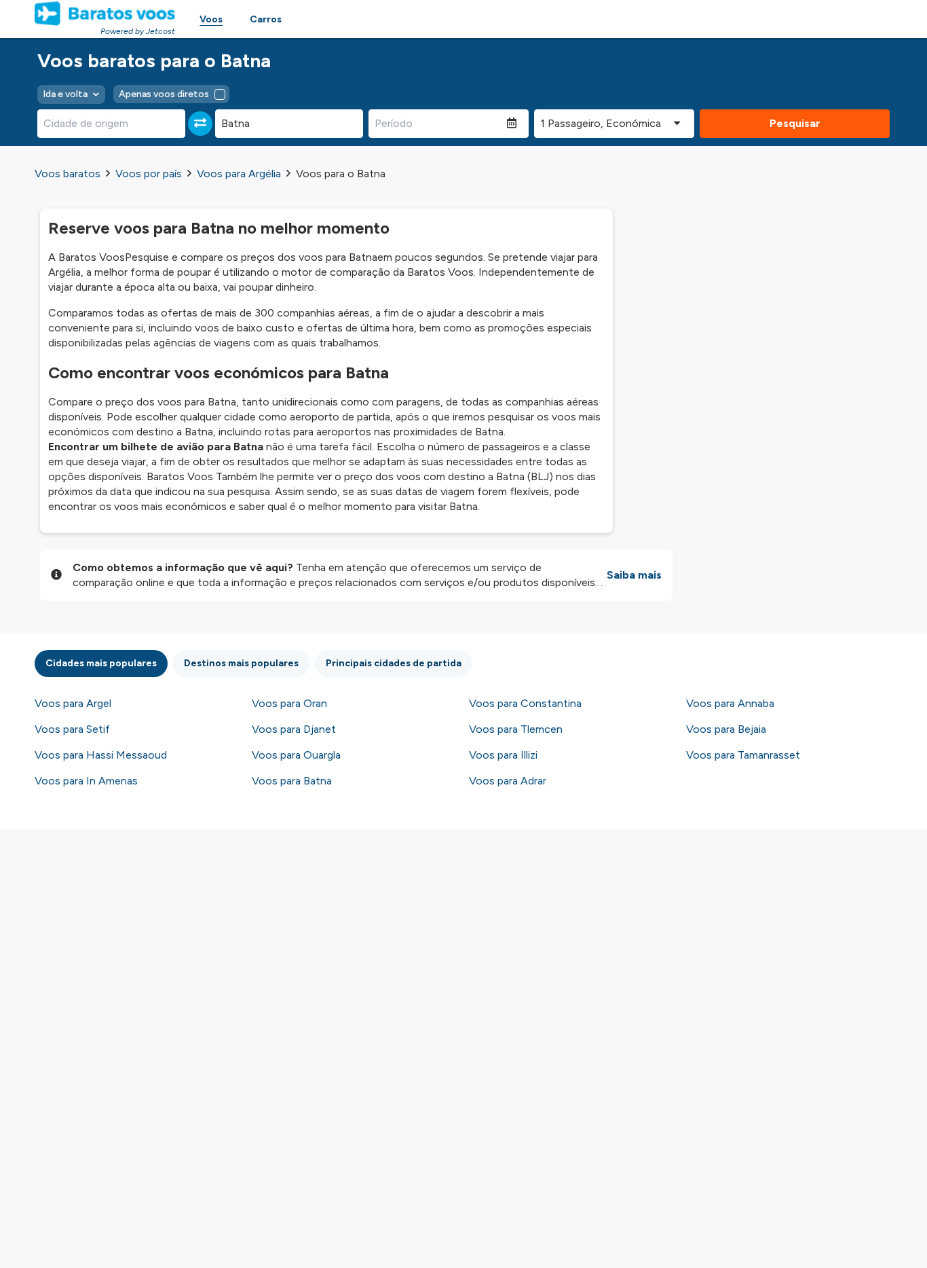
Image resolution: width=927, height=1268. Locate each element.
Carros (266, 19)
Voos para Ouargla (296, 754)
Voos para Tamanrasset (743, 754)
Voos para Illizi (503, 754)
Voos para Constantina (525, 703)
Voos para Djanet (294, 729)
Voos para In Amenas (86, 780)
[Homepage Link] (105, 13)
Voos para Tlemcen (516, 729)
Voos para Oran (289, 703)
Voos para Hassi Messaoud (101, 754)
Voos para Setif (72, 729)
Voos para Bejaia (726, 729)
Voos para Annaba (730, 703)
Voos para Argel (73, 703)
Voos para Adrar (507, 780)
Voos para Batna (292, 780)
